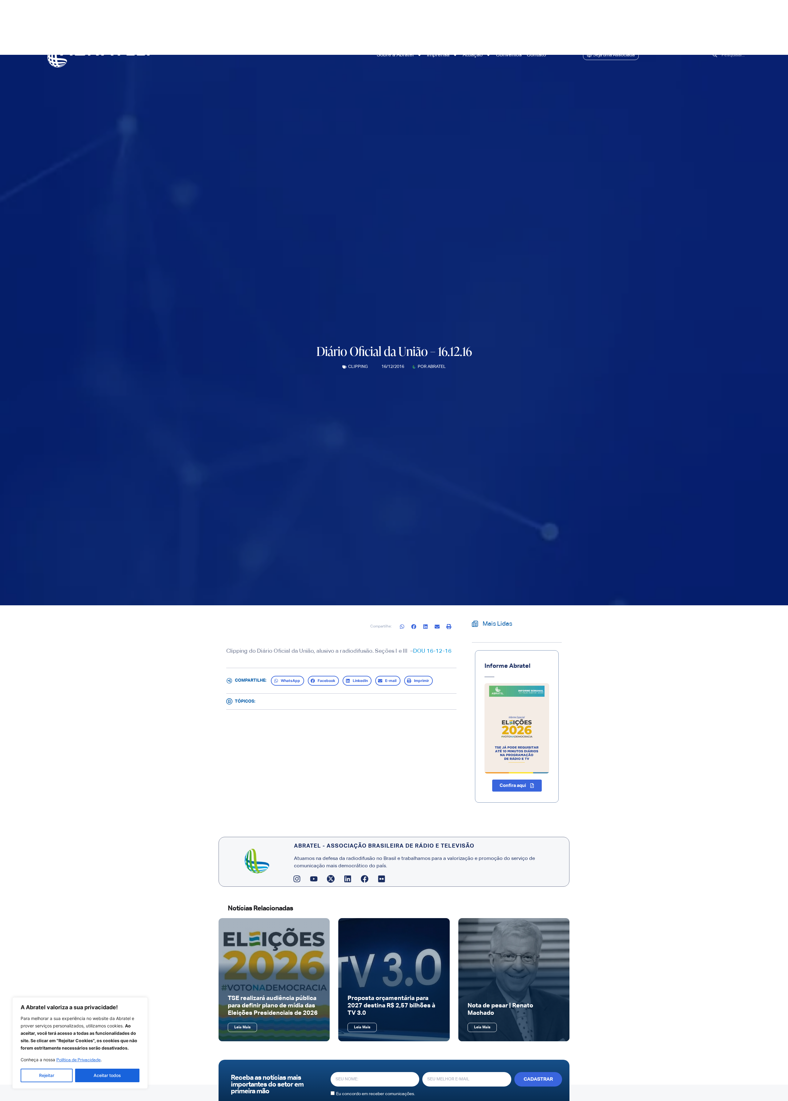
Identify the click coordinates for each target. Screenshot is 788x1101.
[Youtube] (314, 878)
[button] (402, 626)
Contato (536, 55)
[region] (80, 1043)
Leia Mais (242, 1027)
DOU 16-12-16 (432, 651)
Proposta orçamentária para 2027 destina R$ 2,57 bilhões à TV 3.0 (391, 1005)
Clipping (358, 367)
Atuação (473, 55)
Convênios (509, 55)
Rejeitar (46, 1075)
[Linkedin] (348, 878)
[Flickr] (381, 878)
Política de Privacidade (78, 1060)
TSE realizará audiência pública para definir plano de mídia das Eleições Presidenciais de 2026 (273, 1005)
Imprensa (438, 55)
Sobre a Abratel (395, 55)
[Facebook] (364, 878)
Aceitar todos (107, 1075)
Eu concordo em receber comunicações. (375, 1094)
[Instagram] (297, 878)
